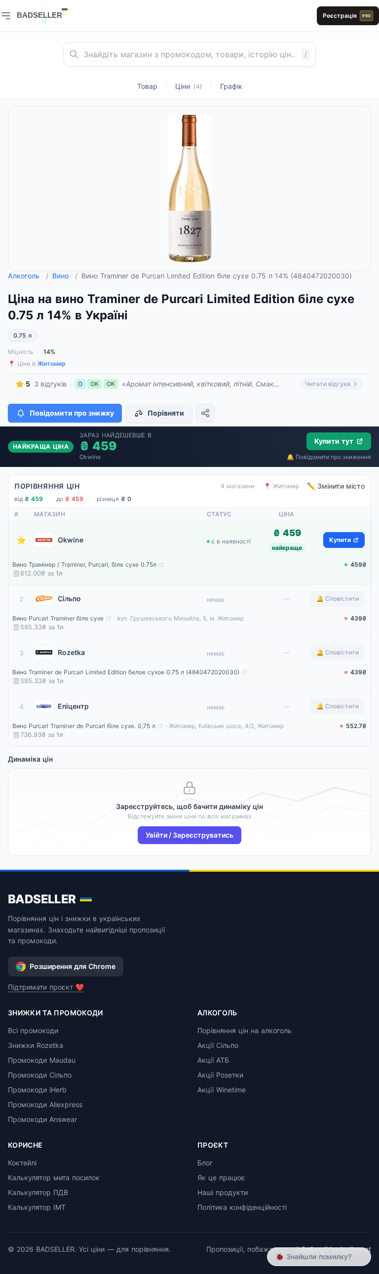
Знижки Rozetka (35, 1045)
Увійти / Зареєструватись (189, 835)
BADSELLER (42, 899)
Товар (147, 86)
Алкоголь (28, 275)
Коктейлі (22, 1162)
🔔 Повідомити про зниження (329, 457)
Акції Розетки (220, 1075)
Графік (231, 86)
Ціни (188, 86)
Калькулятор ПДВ (38, 1192)
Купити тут (333, 441)
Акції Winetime (221, 1089)
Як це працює (221, 1177)
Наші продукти (222, 1192)
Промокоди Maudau (42, 1060)
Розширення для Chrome (72, 966)
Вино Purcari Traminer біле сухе (58, 618)
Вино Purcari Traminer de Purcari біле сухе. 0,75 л (83, 726)
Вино (64, 275)
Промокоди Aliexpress (45, 1104)
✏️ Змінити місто (336, 486)
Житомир (52, 363)
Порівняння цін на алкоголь (244, 1030)
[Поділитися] (205, 413)
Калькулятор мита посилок (54, 1177)
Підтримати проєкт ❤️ (46, 987)
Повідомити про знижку (72, 413)
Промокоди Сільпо (40, 1075)
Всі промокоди (33, 1030)
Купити (340, 539)
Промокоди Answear (42, 1119)
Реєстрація (347, 15)
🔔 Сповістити (337, 598)
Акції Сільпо (217, 1045)
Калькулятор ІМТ (37, 1207)
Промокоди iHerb (37, 1089)
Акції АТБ (213, 1060)
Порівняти (166, 413)
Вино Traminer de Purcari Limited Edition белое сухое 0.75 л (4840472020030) (125, 672)
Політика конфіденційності (242, 1207)
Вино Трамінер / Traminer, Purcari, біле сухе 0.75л (84, 564)
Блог (205, 1162)
